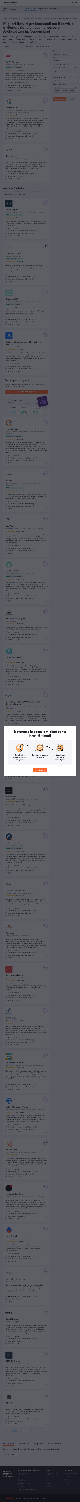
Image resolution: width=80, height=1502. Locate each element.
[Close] (73, 728)
